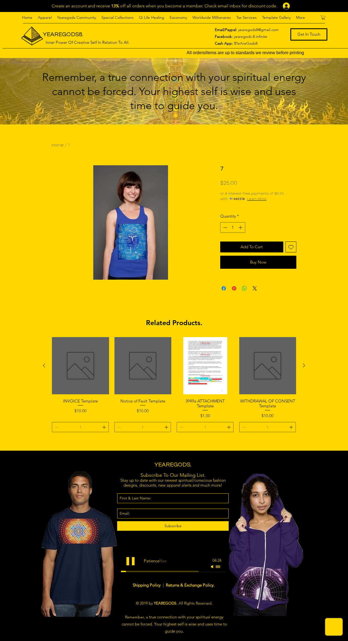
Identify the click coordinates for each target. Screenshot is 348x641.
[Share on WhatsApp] (244, 288)
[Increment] (241, 227)
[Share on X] (254, 288)
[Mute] (212, 566)
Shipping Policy (147, 585)
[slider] (218, 566)
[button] (44, 17)
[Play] (130, 561)
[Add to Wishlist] (291, 247)
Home (58, 145)
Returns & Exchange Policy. (190, 585)
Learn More (256, 199)
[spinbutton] (232, 227)
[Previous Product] (44, 365)
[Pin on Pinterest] (234, 288)
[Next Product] (304, 365)
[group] (174, 391)
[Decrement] (224, 227)
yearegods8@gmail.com (258, 29)
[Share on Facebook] (223, 288)
